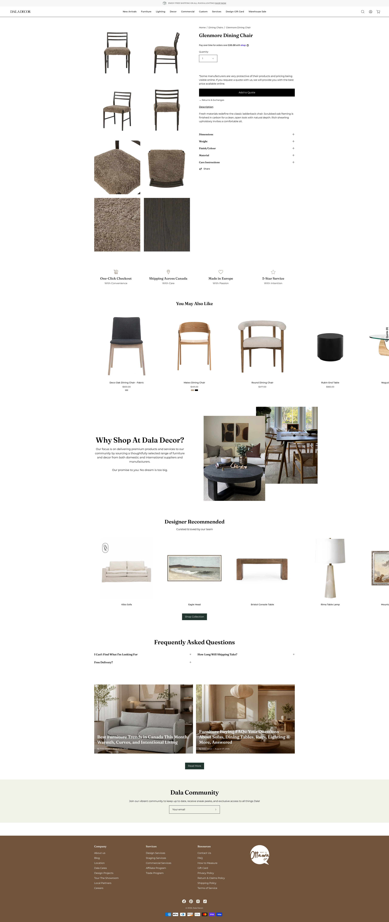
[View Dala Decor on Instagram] (198, 901)
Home (202, 27)
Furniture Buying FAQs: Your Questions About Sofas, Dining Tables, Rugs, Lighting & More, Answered (244, 737)
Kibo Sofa (126, 604)
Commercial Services (158, 863)
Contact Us (204, 853)
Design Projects (103, 873)
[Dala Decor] (20, 12)
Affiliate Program (156, 868)
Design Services (155, 853)
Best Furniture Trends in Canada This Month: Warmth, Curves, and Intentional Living (143, 739)
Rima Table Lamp (330, 604)
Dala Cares (100, 868)
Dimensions (206, 134)
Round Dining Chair (262, 382)
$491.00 (194, 387)
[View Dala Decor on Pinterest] (191, 901)
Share (207, 168)
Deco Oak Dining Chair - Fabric (127, 382)
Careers (98, 888)
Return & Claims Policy (211, 878)
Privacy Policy (206, 873)
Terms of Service (207, 888)
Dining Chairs (215, 27)
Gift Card (203, 868)
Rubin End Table (330, 382)
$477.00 (262, 387)
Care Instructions (209, 162)
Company (100, 846)
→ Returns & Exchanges (211, 100)
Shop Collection (194, 616)
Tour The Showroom (106, 878)
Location (99, 863)
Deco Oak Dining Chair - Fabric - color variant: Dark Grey (126, 390)
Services (151, 846)
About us (99, 853)
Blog (97, 858)
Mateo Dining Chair (194, 382)
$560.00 (330, 387)
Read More (194, 765)
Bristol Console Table (262, 604)
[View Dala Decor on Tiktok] (205, 901)
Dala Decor (198, 908)
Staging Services (156, 858)
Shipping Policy (207, 883)
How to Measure (207, 863)
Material (204, 155)
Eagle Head (194, 604)
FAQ (200, 858)
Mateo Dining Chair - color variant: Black (196, 390)
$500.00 (126, 387)
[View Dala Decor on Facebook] (184, 901)
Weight (203, 141)
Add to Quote (247, 92)
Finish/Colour (207, 148)
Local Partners (102, 883)
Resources (204, 846)
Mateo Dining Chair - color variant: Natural (192, 390)
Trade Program (155, 873)
